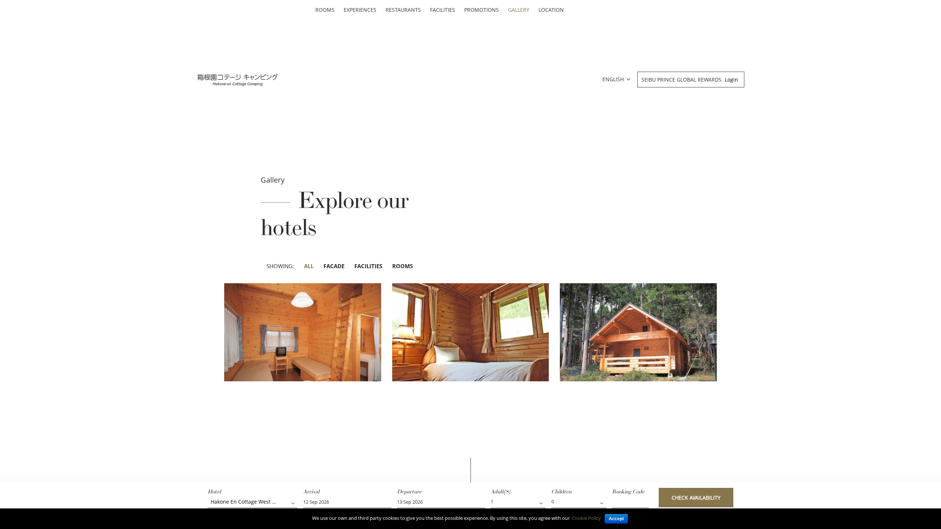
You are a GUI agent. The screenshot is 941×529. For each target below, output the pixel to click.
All (309, 266)
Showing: (280, 266)
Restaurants (403, 9)
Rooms (324, 9)
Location (551, 9)
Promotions (481, 9)
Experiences (360, 9)
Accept (616, 518)
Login (731, 79)
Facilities (442, 9)
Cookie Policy (586, 518)
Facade (333, 266)
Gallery (518, 9)
